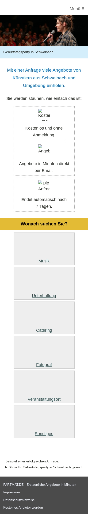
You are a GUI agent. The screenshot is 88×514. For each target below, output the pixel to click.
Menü (77, 8)
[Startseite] (22, 9)
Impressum (11, 492)
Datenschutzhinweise (19, 500)
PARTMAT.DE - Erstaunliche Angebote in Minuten (39, 484)
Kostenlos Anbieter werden (23, 507)
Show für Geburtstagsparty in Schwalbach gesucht (46, 467)
